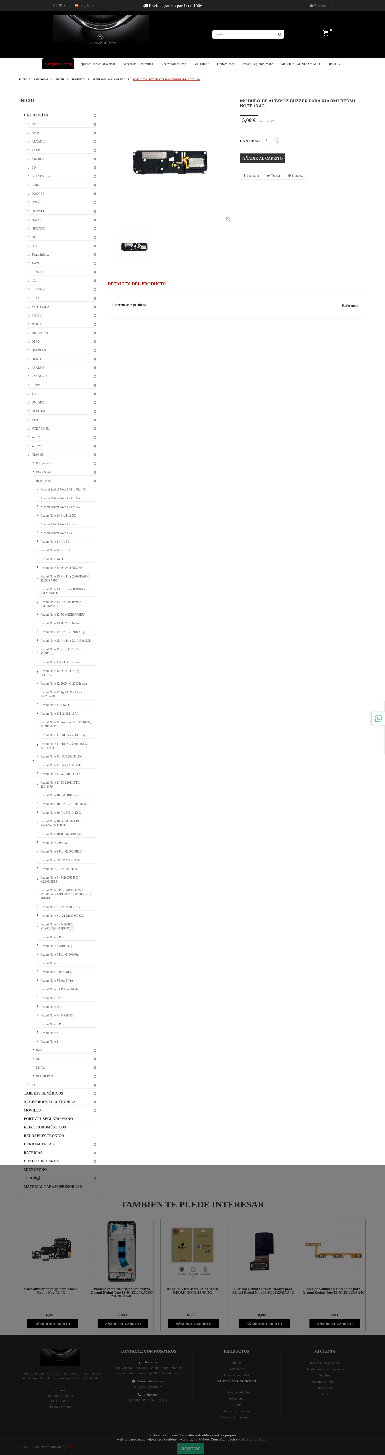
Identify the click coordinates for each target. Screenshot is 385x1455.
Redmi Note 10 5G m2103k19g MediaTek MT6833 (60, 823)
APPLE (36, 124)
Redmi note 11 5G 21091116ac (60, 774)
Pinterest (297, 175)
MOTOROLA (40, 306)
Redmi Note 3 (49, 1033)
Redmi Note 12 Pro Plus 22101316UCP (66, 640)
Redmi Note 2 (49, 1041)
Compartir (252, 175)
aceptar (190, 1448)
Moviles (32, 1110)
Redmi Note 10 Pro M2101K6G (61, 812)
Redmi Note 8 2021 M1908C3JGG (62, 915)
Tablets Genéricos (43, 1093)
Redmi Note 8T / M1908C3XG (60, 907)
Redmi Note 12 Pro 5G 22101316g (63, 632)
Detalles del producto (137, 283)
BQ (34, 167)
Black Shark (43, 472)
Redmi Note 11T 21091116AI (59, 713)
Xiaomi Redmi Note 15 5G (58, 524)
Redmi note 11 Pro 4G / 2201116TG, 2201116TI (64, 745)
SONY (36, 385)
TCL (35, 393)
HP (34, 237)
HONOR (37, 219)
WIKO (36, 437)
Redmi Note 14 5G (52, 559)
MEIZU (37, 315)
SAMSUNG (39, 376)
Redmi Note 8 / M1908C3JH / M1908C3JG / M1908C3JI (59, 926)
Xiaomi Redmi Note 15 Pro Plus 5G (63, 489)
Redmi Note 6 (49, 963)
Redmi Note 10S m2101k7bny (60, 795)
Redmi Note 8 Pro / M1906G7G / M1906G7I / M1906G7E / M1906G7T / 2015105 (66, 894)
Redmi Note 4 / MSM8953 (57, 1015)
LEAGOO (38, 289)
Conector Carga (41, 1161)
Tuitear (275, 175)
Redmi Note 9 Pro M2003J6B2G (61, 851)
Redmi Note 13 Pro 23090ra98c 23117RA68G (61, 604)
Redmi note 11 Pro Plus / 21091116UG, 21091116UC (66, 724)
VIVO (35, 420)
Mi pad (40, 1067)
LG (34, 280)
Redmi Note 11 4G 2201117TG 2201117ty (60, 784)
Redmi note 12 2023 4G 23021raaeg (64, 683)
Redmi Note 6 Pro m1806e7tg (60, 954)
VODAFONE (40, 428)
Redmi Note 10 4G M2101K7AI (61, 834)
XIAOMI (37, 454)
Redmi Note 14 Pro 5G (55, 541)
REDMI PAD (44, 1076)
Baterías (33, 1153)
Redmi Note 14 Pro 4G (55, 550)
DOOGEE (38, 193)
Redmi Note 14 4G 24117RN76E (61, 567)
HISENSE (38, 228)
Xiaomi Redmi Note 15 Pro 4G (60, 507)
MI (38, 1059)
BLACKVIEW (41, 176)
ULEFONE (39, 411)
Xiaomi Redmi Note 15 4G (58, 533)
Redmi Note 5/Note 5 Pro (57, 980)
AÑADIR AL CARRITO (262, 158)
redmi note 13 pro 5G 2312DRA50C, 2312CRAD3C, (65, 591)
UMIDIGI (38, 402)
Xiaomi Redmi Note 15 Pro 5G (60, 498)
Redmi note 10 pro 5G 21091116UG (64, 804)
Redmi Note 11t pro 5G (55, 705)
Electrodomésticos (45, 1127)
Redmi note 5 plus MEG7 (57, 972)
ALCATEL (39, 141)
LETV (36, 298)
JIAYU (36, 263)
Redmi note (43, 480)
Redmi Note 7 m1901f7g (56, 946)
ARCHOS (38, 159)
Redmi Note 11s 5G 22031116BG (61, 756)
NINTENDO (40, 333)
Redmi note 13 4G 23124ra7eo (60, 623)
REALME (38, 367)
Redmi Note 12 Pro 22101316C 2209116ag (60, 651)
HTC (35, 246)
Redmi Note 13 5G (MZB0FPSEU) (63, 614)
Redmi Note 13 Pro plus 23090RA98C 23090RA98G (65, 578)
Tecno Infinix (40, 254)
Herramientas (39, 1144)
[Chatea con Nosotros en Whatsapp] (378, 718)
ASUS (36, 133)
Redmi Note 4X (50, 1006)
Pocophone (43, 463)
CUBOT (37, 185)
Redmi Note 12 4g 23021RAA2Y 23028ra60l (62, 694)
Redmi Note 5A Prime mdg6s (59, 989)
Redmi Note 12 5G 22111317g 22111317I (60, 673)
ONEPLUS (39, 350)
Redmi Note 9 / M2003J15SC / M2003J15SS (60, 879)
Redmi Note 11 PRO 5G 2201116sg (63, 735)
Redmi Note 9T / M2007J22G (59, 869)
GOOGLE (38, 202)
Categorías (36, 115)
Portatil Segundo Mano (48, 1119)
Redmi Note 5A (50, 998)
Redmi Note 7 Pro (52, 937)
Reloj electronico (44, 1136)
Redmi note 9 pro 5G (54, 842)
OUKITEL (38, 359)
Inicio (26, 100)
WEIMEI (37, 446)
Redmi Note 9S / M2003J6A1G (60, 860)
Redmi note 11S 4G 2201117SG (61, 765)
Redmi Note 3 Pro (52, 1024)
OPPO (36, 341)
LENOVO (38, 272)
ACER (36, 150)
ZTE (35, 1085)
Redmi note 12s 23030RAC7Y (60, 662)
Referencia (350, 305)
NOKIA (37, 324)
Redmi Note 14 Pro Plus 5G (58, 515)
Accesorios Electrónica (50, 1102)
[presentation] (111, 246)
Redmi (40, 1050)
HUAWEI (38, 211)
